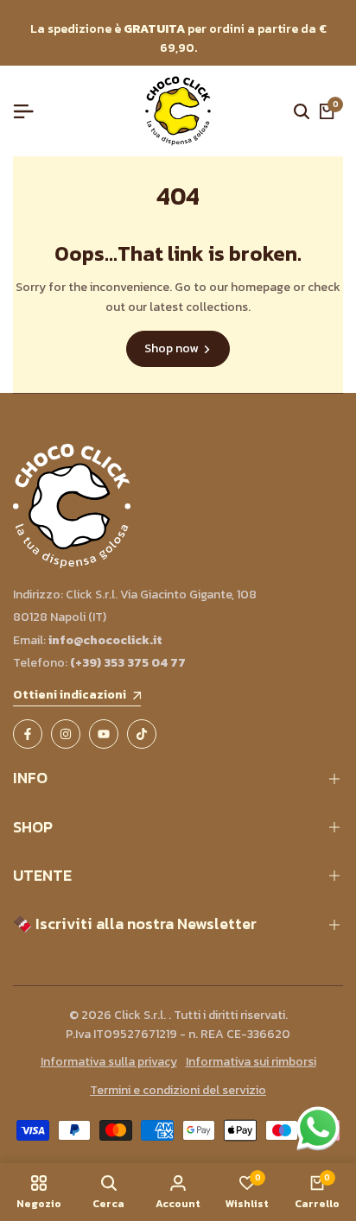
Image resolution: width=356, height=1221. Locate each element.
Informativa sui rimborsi (251, 1062)
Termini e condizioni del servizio (178, 1090)
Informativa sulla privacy (109, 1062)
